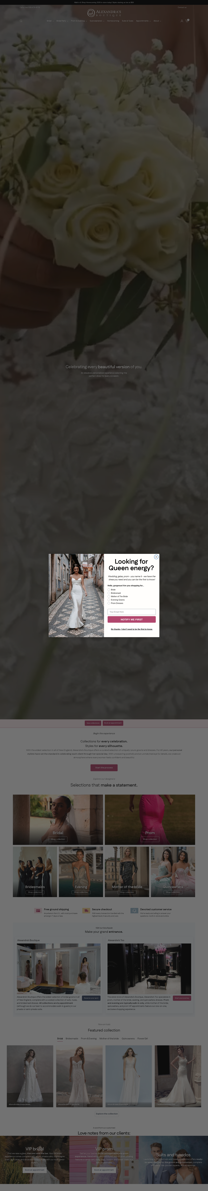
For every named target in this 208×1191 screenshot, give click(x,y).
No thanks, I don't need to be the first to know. (132, 629)
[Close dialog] (156, 557)
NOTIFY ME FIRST (132, 619)
